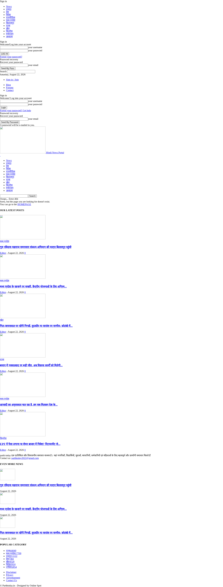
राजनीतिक (10, 17)
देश (7, 12)
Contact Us (11, 580)
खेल (8, 28)
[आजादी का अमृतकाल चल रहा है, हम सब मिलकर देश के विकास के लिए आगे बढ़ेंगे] (23, 396)
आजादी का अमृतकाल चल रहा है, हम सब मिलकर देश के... (29, 404)
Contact (10, 90)
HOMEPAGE (24, 204)
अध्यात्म (9, 36)
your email (33, 65)
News (9, 6)
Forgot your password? (11, 56)
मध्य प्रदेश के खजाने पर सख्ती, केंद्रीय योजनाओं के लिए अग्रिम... (33, 286)
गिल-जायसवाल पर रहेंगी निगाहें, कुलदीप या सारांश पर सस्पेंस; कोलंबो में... (36, 325)
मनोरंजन (9, 34)
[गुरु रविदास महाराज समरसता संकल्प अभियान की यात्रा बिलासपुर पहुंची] (23, 238)
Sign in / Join (12, 79)
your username (35, 47)
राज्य (8, 25)
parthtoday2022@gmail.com (25, 458)
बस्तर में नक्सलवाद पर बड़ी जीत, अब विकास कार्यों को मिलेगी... (31, 365)
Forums (9, 87)
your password (35, 50)
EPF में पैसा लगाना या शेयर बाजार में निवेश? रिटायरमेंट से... (30, 444)
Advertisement (13, 577)
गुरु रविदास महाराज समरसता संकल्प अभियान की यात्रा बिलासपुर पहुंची (35, 247)
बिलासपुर (10, 23)
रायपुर (8, 9)
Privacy (9, 575)
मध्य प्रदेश (10, 20)
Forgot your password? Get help (15, 110)
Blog (8, 85)
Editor (3, 253)
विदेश (8, 14)
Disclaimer (11, 572)
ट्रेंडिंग (11, 567)
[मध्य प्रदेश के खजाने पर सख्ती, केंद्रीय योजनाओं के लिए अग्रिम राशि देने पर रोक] (23, 278)
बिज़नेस (9, 31)
